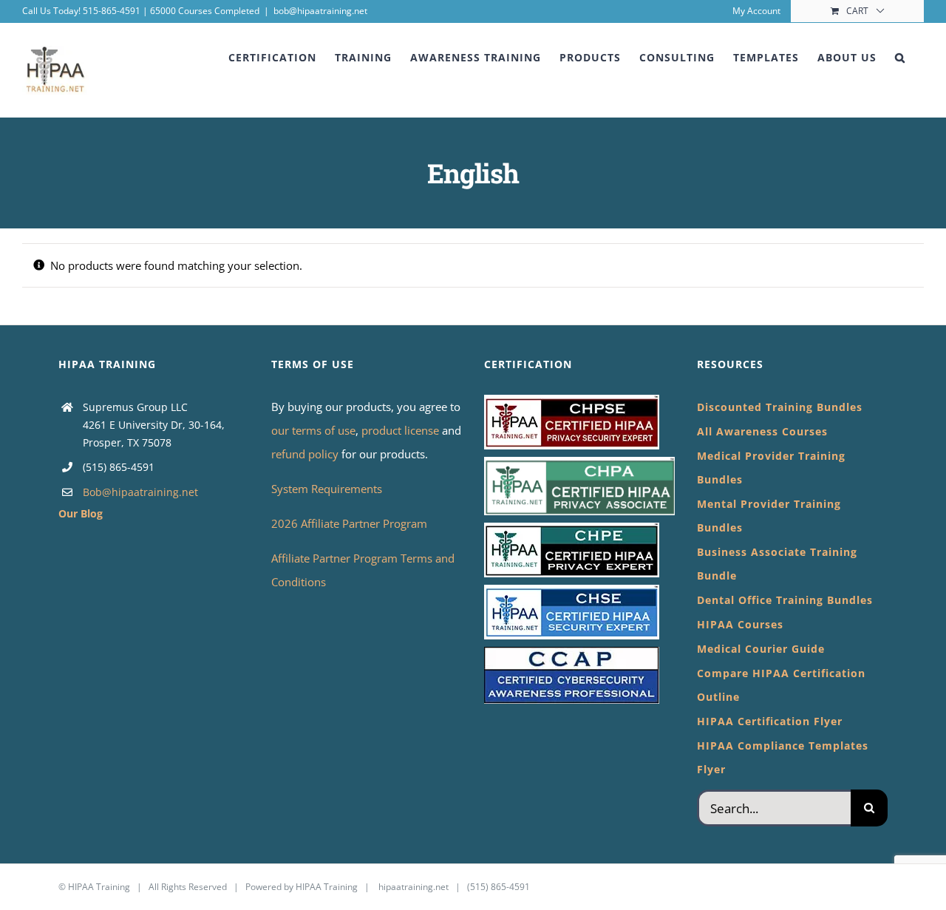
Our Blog (80, 513)
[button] (900, 58)
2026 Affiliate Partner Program (349, 523)
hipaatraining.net (413, 886)
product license (401, 430)
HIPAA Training (99, 886)
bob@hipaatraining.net (320, 10)
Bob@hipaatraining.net (140, 492)
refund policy (306, 453)
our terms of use (313, 430)
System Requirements (326, 488)
